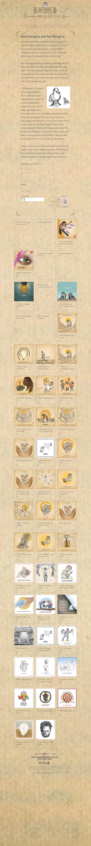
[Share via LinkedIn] (28, 169)
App (56, 201)
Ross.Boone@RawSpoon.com (44, 757)
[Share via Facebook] (21, 169)
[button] (61, 11)
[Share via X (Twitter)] (24, 169)
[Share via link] (31, 169)
